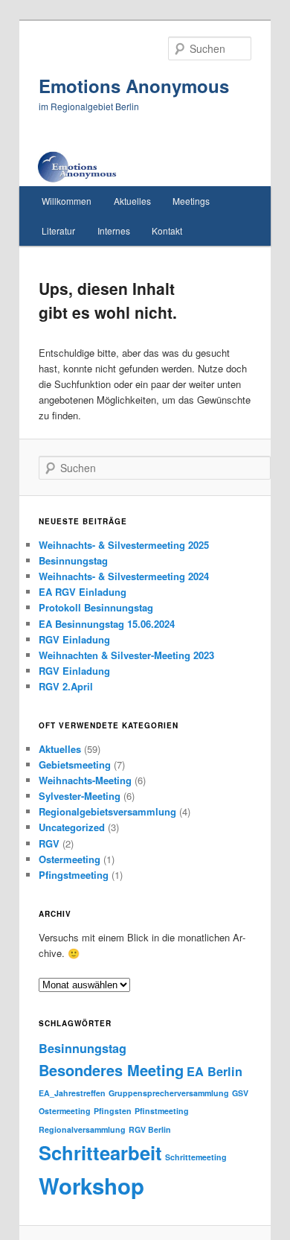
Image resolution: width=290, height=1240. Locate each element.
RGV (49, 843)
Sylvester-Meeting (79, 796)
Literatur (58, 230)
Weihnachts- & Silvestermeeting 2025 (124, 545)
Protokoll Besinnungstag (96, 607)
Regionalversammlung (82, 1129)
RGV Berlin (150, 1129)
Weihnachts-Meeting (85, 780)
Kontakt (167, 230)
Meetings (191, 200)
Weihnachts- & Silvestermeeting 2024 (124, 576)
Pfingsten (113, 1110)
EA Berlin (214, 1071)
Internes (113, 230)
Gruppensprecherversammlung (169, 1092)
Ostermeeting (69, 859)
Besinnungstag (73, 560)
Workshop (91, 1185)
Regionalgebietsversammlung (107, 811)
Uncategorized (72, 827)
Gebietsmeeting (75, 764)
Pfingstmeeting (74, 875)
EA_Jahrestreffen (72, 1092)
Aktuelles (132, 200)
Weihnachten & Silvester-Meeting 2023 (126, 655)
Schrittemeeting (196, 1157)
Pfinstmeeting (162, 1110)
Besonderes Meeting (111, 1070)
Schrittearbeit (100, 1152)
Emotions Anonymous (134, 85)
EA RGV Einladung (82, 592)
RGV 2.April (66, 686)
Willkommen (66, 200)
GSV (240, 1092)
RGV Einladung (74, 639)
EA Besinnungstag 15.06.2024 (107, 624)
